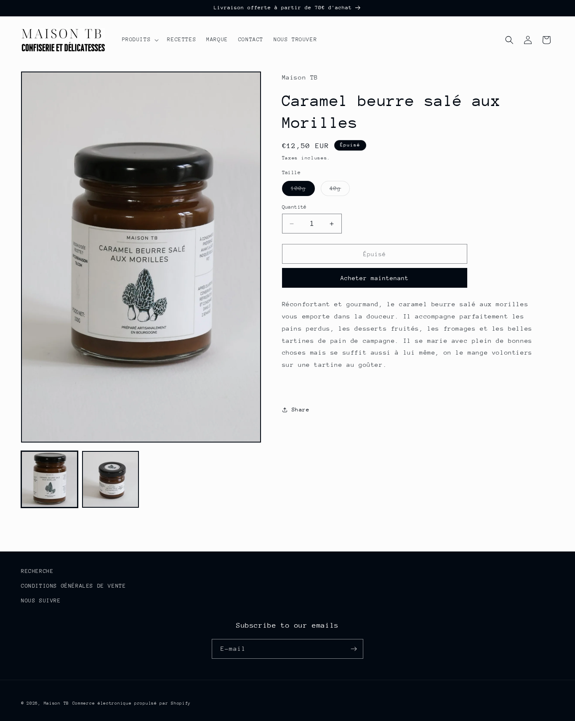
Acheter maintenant (375, 278)
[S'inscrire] (353, 649)
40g (340, 190)
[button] (139, 39)
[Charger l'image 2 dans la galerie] (110, 479)
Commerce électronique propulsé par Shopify (131, 703)
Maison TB (56, 703)
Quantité (294, 207)
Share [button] (301, 409)
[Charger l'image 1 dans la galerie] (49, 479)
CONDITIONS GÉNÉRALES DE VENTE (73, 586)
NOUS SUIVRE (41, 600)
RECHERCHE (37, 571)
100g (303, 190)
